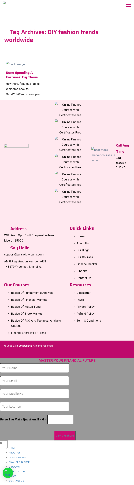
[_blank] (8, 473)
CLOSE (4, 444)
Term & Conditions (89, 320)
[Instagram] (70, 127)
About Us (83, 243)
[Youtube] (70, 196)
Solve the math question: (23, 419)
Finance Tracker (87, 264)
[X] (70, 144)
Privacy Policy (86, 306)
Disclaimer (84, 292)
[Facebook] (70, 109)
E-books (82, 271)
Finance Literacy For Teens (28, 332)
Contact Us (84, 278)
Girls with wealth (22, 345)
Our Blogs (83, 250)
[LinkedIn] (70, 161)
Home (80, 236)
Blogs (13, 476)
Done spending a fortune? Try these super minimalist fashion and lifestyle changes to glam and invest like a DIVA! (23, 74)
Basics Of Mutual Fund (26, 306)
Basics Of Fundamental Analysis (32, 292)
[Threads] (70, 179)
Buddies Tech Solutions (116, 352)
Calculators (17, 471)
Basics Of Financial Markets (29, 299)
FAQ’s (80, 299)
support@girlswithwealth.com (24, 254)
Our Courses (85, 257)
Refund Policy (86, 313)
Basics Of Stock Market (26, 313)
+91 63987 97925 (121, 162)
